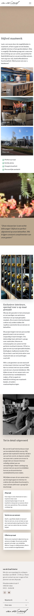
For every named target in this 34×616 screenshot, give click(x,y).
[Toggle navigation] (30, 3)
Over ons (8, 605)
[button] (5, 592)
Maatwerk (8, 600)
